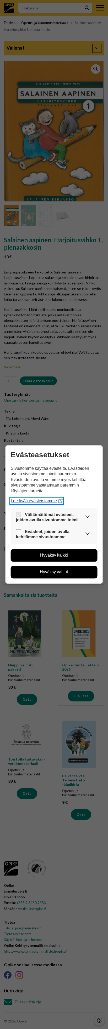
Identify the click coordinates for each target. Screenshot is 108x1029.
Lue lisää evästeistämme (34, 501)
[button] (87, 517)
